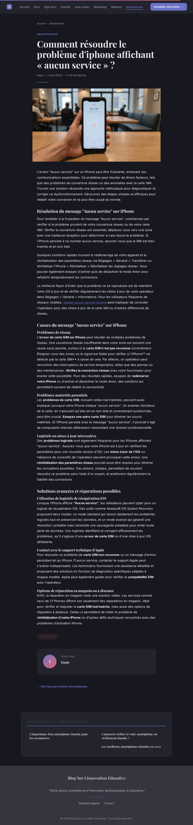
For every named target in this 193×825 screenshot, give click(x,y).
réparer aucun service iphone (85, 302)
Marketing (100, 6)
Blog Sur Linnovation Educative (97, 777)
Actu (37, 6)
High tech (50, 6)
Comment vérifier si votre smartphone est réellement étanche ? (129, 736)
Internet (65, 6)
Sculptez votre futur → (168, 6)
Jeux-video (82, 6)
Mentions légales (89, 803)
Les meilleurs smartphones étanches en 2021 (131, 746)
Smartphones (134, 6)
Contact (109, 803)
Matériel (116, 6)
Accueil (24, 6)
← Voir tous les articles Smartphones (62, 686)
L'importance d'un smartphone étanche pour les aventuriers (59, 736)
